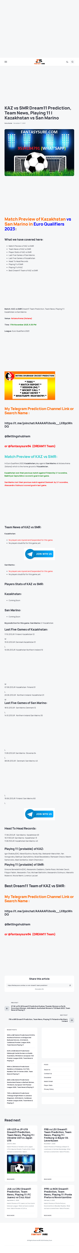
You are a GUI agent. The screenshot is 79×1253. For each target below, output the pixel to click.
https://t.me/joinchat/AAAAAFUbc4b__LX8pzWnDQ (38, 424)
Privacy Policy (49, 1089)
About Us (47, 1070)
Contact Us (48, 1074)
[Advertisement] (39, 14)
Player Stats (48, 1085)
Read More (10, 1179)
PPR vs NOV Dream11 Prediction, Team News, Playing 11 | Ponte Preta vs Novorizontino (58, 1193)
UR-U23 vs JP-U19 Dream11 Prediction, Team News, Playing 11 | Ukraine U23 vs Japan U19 (20, 1135)
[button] (5, 62)
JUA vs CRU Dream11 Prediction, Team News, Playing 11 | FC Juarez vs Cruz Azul (19, 1193)
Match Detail (48, 1081)
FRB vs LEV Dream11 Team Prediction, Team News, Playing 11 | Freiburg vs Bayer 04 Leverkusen (57, 1135)
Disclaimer (47, 1077)
